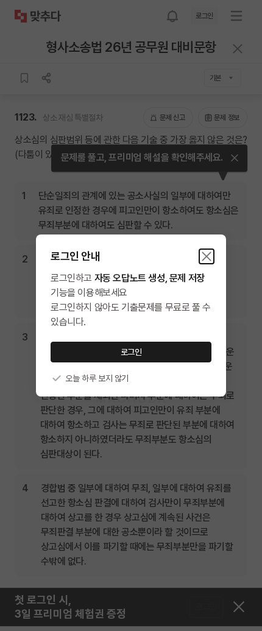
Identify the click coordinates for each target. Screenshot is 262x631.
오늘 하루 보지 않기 (97, 378)
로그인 (131, 352)
